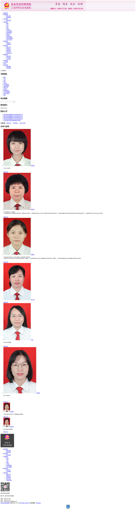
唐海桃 (38, 393)
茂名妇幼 (38, 503)
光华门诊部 (9, 39)
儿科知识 (8, 59)
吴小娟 (32, 299)
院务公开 (8, 47)
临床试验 (5, 65)
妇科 (7, 23)
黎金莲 (32, 209)
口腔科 (8, 35)
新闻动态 (5, 41)
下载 (4, 63)
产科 (7, 24)
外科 (7, 27)
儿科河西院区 (9, 38)
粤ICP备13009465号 (25, 503)
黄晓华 (32, 254)
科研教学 (8, 50)
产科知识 (8, 57)
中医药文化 (9, 53)
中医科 (8, 29)
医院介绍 (8, 16)
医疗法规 (8, 51)
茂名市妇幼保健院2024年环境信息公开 (13, 116)
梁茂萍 (12, 411)
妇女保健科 (9, 30)
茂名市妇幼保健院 (5, 503)
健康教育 (5, 54)
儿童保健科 (9, 32)
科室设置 (5, 19)
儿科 (7, 26)
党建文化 (8, 48)
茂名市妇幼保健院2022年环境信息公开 (13, 119)
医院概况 (5, 14)
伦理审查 (8, 68)
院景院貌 (8, 17)
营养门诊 (8, 33)
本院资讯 (5, 45)
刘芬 (32, 339)
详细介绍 (5, 172)
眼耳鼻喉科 (9, 36)
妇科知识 (8, 56)
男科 (4, 95)
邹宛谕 (32, 165)
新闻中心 (8, 42)
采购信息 (5, 60)
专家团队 (5, 22)
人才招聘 (5, 62)
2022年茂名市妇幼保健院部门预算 (11, 120)
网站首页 (5, 13)
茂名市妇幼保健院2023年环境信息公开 (13, 117)
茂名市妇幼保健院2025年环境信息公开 (13, 114)
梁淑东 (12, 426)
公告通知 (8, 44)
